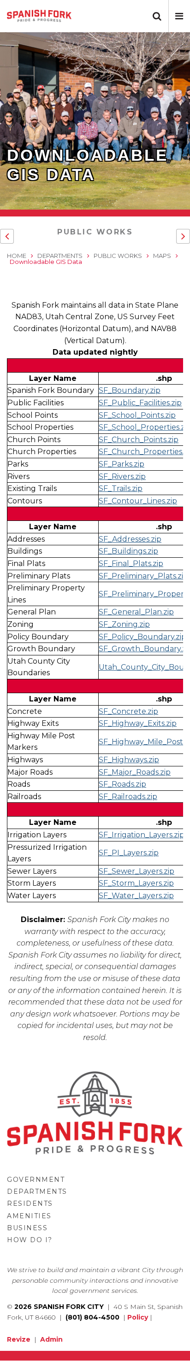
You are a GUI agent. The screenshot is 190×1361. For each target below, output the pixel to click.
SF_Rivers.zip (122, 476)
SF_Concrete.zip (128, 711)
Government (36, 1179)
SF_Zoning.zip (124, 624)
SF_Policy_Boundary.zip (142, 636)
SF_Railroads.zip (128, 796)
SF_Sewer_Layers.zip (136, 871)
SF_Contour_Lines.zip (138, 501)
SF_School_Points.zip (137, 415)
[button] (179, 16)
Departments (60, 255)
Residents (30, 1203)
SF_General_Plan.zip (136, 611)
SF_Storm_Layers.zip (136, 883)
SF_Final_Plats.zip (131, 563)
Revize (18, 1339)
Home (16, 255)
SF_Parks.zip (121, 464)
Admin (51, 1339)
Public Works (95, 232)
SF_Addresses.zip (130, 539)
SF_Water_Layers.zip (136, 895)
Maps (162, 255)
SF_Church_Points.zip (138, 439)
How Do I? (30, 1240)
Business (27, 1228)
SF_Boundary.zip (129, 390)
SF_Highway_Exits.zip (138, 723)
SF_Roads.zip (122, 784)
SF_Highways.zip (129, 759)
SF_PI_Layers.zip (129, 852)
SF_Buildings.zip (128, 551)
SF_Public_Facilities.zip (140, 402)
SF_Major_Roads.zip (135, 772)
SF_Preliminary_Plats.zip (143, 576)
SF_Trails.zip (120, 488)
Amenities (29, 1216)
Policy (137, 1317)
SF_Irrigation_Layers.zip (141, 834)
